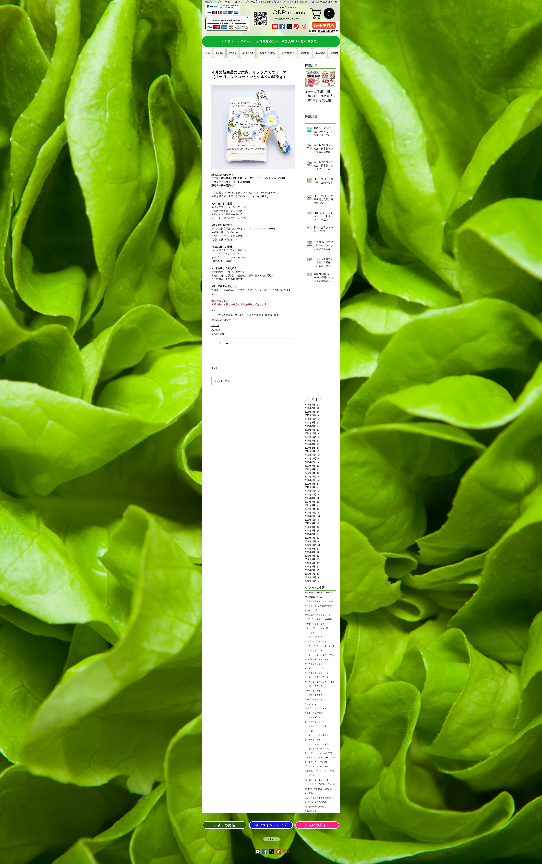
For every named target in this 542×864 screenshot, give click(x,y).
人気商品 (309, 793)
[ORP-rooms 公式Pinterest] (296, 26)
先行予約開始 (311, 807)
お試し (317, 610)
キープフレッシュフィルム (316, 708)
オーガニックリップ (314, 664)
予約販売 (318, 789)
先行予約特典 (320, 802)
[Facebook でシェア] (212, 343)
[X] (289, 26)
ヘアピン (318, 771)
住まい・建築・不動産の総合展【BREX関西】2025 (320, 798)
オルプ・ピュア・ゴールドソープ (319, 646)
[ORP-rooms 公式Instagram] (303, 26)
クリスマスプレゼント (314, 722)
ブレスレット (326, 762)
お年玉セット (311, 606)
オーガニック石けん (314, 686)
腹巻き (268, 315)
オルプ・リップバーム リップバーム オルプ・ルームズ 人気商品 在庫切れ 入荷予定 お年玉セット (320, 655)
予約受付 (322, 784)
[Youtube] (275, 26)
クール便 (309, 731)
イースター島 (322, 628)
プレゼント (310, 766)
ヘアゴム (309, 771)
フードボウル (330, 758)
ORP (306, 592)
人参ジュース (330, 789)
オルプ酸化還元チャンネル (316, 659)
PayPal (311, 592)
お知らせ (215, 326)
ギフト (308, 713)
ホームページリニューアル (316, 780)
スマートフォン (323, 749)
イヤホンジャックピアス (315, 624)
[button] (323, 13)
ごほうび (309, 619)
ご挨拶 (317, 619)
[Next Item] (331, 79)
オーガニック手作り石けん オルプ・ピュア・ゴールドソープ (320, 682)
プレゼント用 (322, 766)
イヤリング (310, 628)
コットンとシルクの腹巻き (249, 315)
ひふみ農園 (327, 619)
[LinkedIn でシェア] (226, 343)
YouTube (320, 597)
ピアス (319, 758)
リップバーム (311, 784)
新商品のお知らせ (221, 319)
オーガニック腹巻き (222, 315)
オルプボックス (312, 633)
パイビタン (310, 758)
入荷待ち (322, 807)
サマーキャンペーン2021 (315, 740)
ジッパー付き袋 (321, 744)
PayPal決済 (215, 330)
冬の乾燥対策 (311, 811)
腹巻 (276, 315)
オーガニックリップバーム (316, 673)
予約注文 (332, 784)
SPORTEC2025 (310, 597)
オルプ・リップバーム (314, 651)
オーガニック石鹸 (313, 691)
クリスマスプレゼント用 (315, 726)
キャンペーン (311, 704)
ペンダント (310, 775)
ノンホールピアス (324, 753)
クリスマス (317, 713)
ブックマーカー (312, 762)
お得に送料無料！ (326, 606)
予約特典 (309, 789)
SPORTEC (329, 592)
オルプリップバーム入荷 (315, 641)
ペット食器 (329, 771)
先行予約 (309, 802)
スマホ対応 (310, 749)
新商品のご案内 (218, 334)
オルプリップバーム (314, 637)
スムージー (310, 753)
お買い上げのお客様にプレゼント (319, 615)
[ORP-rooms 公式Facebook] (282, 26)
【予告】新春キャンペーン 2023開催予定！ (320, 601)
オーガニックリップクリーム (317, 668)
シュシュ (309, 744)
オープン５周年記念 (314, 700)
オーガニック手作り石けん (316, 677)
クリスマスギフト (313, 717)
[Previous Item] (309, 79)
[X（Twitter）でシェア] (219, 343)
